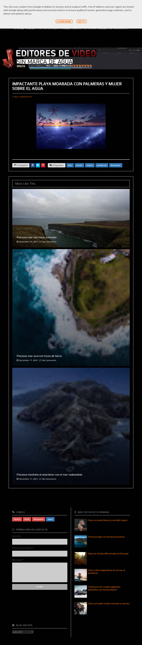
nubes (90, 165)
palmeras (101, 165)
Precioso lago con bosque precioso (106, 536)
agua (50, 519)
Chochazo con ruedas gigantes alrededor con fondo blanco (104, 588)
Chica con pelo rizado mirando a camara (109, 603)
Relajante (116, 165)
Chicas (17, 519)
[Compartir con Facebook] (32, 165)
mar (70, 165)
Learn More (64, 21)
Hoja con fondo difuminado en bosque (108, 553)
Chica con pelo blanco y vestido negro (107, 520)
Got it (81, 21)
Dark (27, 519)
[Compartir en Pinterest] (43, 165)
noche (79, 165)
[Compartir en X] (38, 165)
